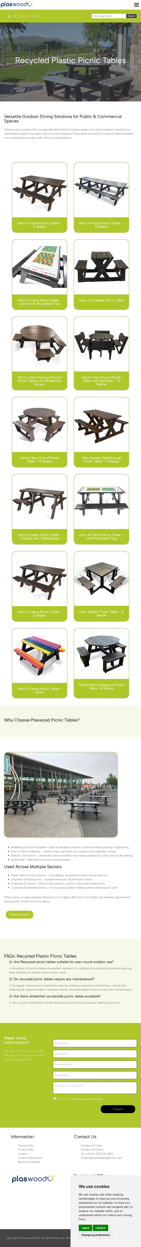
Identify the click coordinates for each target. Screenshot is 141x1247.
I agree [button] (85, 1227)
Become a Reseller (29, 1162)
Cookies (23, 1153)
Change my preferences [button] (96, 1234)
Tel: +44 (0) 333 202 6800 (97, 1153)
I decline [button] (100, 1227)
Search (131, 16)
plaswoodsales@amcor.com (105, 1157)
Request (118, 1109)
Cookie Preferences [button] (30, 1157)
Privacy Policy (26, 1149)
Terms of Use (26, 1145)
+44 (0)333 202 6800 (25, 16)
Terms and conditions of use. (88, 1098)
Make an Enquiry (19, 914)
